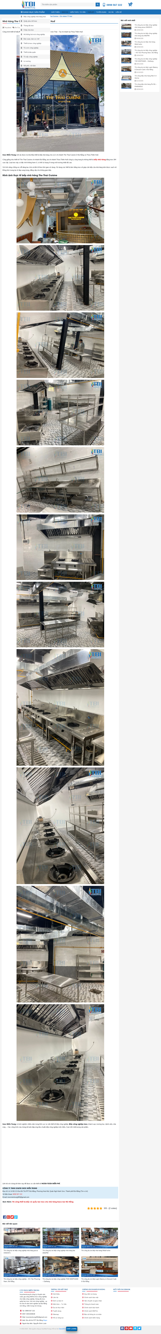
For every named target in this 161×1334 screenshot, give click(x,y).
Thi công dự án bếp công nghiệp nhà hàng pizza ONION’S (146, 26)
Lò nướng (27, 61)
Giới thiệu (55, 12)
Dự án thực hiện (58, 1307)
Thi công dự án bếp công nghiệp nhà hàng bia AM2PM (146, 34)
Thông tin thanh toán (91, 1304)
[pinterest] (126, 1328)
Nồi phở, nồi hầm (29, 66)
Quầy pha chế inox (30, 21)
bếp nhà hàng (100, 159)
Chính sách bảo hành (91, 1307)
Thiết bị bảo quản (29, 52)
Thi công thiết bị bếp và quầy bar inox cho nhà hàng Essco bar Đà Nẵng (42, 1201)
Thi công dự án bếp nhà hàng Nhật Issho (145, 43)
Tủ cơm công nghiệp (30, 48)
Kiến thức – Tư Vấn (59, 1304)
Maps (45, 1320)
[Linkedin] (135, 1328)
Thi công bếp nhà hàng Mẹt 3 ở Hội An (146, 77)
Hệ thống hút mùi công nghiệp (34, 34)
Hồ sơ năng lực (58, 1318)
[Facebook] (122, 1328)
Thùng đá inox (28, 25)
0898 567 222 (17, 1194)
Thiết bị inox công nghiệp (32, 43)
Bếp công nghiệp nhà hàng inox (34, 16)
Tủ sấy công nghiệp (30, 57)
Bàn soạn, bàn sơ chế (31, 39)
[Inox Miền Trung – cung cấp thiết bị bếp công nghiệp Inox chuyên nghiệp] (28, 4)
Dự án (111, 12)
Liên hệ (119, 12)
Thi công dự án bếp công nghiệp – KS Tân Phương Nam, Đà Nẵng (146, 51)
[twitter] (139, 1328)
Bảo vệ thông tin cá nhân (93, 1314)
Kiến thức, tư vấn (77, 12)
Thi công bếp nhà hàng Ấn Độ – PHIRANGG (146, 85)
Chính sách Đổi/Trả (91, 1311)
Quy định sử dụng (90, 1294)
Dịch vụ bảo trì (58, 1301)
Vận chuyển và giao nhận (93, 1301)
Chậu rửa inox (28, 30)
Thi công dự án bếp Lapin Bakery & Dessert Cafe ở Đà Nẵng (146, 68)
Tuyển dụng (101, 12)
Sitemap (56, 1314)
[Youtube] (131, 1328)
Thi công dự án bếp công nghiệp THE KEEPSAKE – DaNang (146, 60)
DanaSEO (62, 1329)
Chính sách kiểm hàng (92, 1318)
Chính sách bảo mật (91, 1297)
